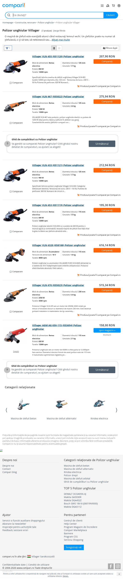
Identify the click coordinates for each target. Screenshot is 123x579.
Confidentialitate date (14, 564)
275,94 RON (107, 96)
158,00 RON (107, 325)
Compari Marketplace (75, 530)
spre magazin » (107, 330)
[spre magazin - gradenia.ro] (17, 67)
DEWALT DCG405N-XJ (75, 493)
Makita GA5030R (72, 497)
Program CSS (71, 536)
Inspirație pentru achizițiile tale (19, 526)
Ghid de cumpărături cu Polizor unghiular (34, 139)
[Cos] (113, 5)
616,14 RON (107, 245)
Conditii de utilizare (38, 564)
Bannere (68, 533)
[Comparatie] (107, 5)
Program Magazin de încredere (80, 526)
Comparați (107, 61)
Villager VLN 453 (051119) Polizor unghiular (58, 205)
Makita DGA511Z (73, 506)
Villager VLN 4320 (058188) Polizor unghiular (59, 245)
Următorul (102, 144)
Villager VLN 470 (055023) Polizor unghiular (58, 285)
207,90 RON (107, 56)
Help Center (70, 523)
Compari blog (9, 472)
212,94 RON (107, 165)
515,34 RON (107, 285)
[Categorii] (102, 5)
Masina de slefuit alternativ (61, 418)
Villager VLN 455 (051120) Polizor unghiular (58, 56)
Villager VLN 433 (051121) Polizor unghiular (58, 165)
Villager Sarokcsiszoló (43, 556)
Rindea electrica (99, 418)
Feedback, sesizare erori (15, 530)
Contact (6, 468)
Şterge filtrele (59, 31)
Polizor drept (71, 475)
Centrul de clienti (73, 520)
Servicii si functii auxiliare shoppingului (23, 520)
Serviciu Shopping (73, 539)
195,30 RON (107, 205)
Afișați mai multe (61, 39)
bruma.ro (107, 335)
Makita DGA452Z (73, 500)
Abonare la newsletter (14, 523)
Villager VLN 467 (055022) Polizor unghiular (58, 96)
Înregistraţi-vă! (74, 547)
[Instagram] (118, 566)
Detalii (16, 351)
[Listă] (54, 48)
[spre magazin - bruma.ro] (17, 335)
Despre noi (8, 465)
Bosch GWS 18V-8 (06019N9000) (81, 503)
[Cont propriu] (119, 5)
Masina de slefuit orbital (77, 478)
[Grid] (59, 48)
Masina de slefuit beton (23, 418)
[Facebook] (111, 566)
